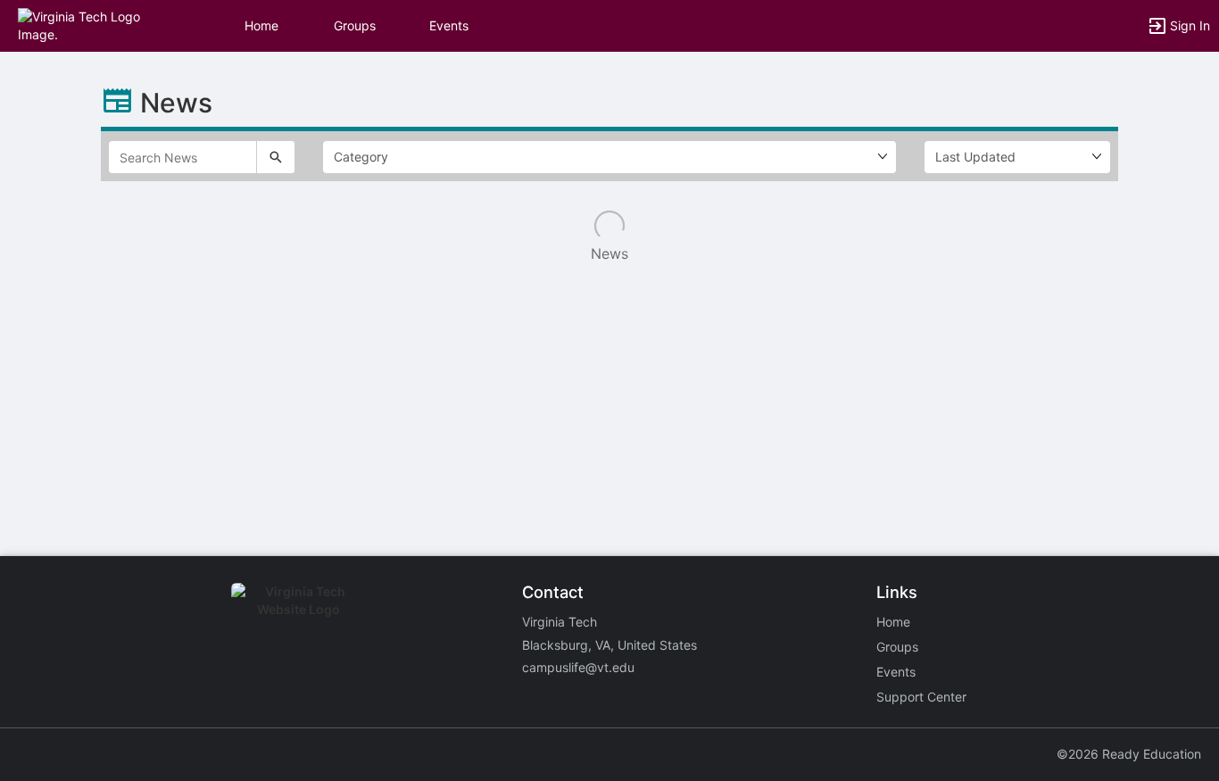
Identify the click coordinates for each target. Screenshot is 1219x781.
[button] (91, 24)
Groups (355, 25)
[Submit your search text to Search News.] (275, 157)
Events (449, 25)
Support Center (921, 696)
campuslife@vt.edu (578, 667)
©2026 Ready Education (1129, 753)
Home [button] (261, 25)
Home (893, 621)
